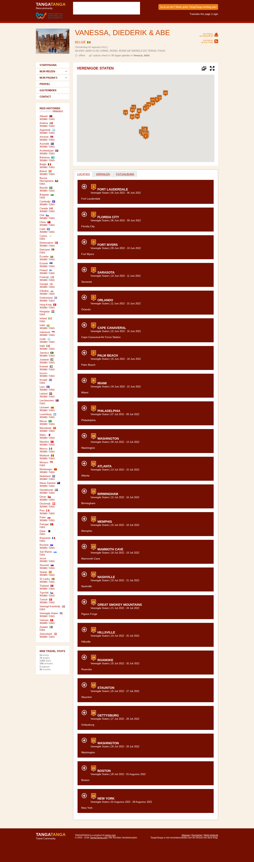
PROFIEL (45, 84)
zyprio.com (110, 835)
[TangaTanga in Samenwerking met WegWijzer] (49, 15)
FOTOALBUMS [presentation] (125, 174)
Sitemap (185, 835)
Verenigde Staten (100, 192)
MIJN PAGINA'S (48, 77)
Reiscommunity (51, 6)
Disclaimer (197, 835)
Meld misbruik (211, 835)
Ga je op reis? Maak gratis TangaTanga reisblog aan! (188, 7)
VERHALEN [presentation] (103, 174)
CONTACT (45, 96)
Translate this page (200, 14)
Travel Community (51, 836)
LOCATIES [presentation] (83, 174)
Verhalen (43, 119)
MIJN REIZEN (47, 71)
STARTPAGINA (48, 65)
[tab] (83, 174)
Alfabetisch (58, 111)
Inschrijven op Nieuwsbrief (206, 35)
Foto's (52, 119)
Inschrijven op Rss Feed (207, 41)
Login (215, 14)
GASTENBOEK (48, 90)
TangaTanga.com (98, 837)
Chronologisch (46, 111)
